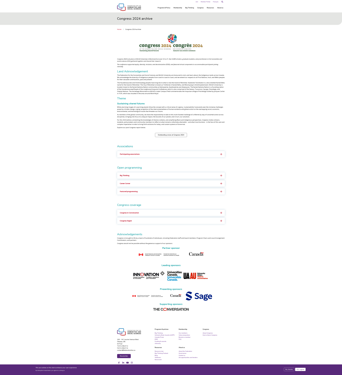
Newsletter (124, 356)
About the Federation (185, 351)
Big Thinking (159, 333)
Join (197, 2)
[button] (222, 2)
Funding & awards (160, 341)
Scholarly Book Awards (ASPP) (165, 335)
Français (215, 2)
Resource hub (159, 351)
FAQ (180, 339)
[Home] (129, 332)
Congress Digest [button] (126, 221)
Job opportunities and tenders (188, 357)
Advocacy (158, 343)
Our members (183, 333)
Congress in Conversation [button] (129, 213)
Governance (182, 353)
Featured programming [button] (129, 191)
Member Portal (205, 2)
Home (119, 29)
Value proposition (184, 335)
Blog (156, 355)
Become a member (185, 337)
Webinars (158, 357)
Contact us (182, 355)
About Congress (208, 333)
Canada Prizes (159, 337)
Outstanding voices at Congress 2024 (171, 135)
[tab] (171, 154)
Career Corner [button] (125, 183)
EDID (156, 339)
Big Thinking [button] (124, 175)
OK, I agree (300, 369)
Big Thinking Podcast (161, 353)
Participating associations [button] (130, 154)
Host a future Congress (210, 335)
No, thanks (289, 369)
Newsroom (158, 360)
